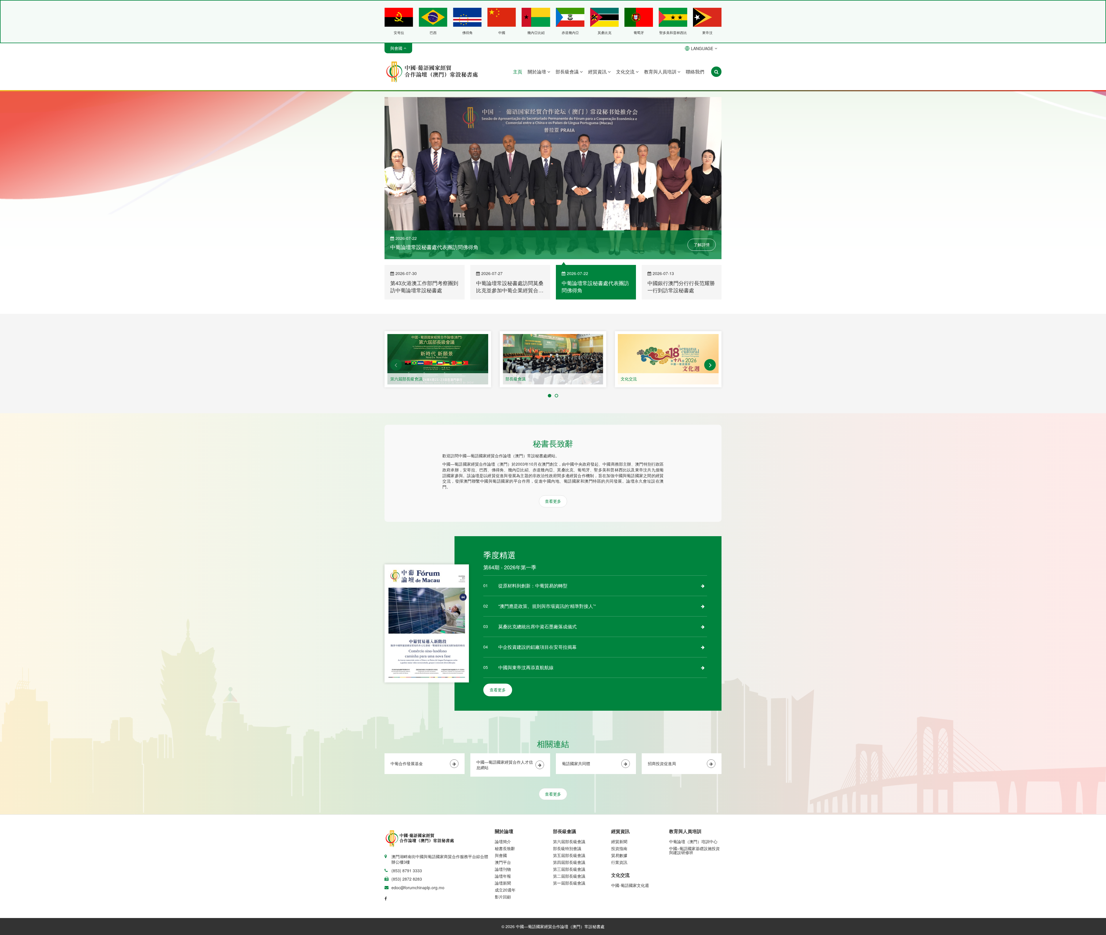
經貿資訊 (598, 71)
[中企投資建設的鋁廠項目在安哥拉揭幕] (702, 648)
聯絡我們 (695, 71)
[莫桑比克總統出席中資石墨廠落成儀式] (702, 627)
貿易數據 (619, 856)
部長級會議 (568, 71)
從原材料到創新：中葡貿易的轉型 (532, 586)
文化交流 (626, 71)
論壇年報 (503, 877)
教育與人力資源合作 (639, 379)
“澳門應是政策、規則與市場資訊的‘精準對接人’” (547, 607)
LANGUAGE (702, 48)
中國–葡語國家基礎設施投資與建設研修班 (694, 851)
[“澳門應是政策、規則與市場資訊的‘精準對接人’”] (702, 607)
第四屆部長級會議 (569, 863)
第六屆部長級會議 (569, 842)
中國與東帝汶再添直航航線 (526, 668)
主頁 (517, 71)
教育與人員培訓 (660, 71)
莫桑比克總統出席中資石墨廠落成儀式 (537, 627)
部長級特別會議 (567, 849)
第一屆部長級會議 (569, 884)
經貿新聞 (619, 842)
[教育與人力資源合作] (668, 360)
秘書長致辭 (505, 849)
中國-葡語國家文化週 (630, 886)
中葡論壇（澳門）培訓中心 (693, 842)
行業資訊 (619, 863)
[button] (396, 365)
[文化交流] (553, 360)
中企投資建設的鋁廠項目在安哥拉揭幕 (537, 647)
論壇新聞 (503, 884)
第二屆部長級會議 (569, 877)
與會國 (501, 856)
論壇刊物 (503, 870)
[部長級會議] (437, 360)
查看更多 (553, 502)
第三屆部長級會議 (569, 870)
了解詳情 (702, 246)
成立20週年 (505, 891)
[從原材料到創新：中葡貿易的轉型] (702, 586)
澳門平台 (503, 863)
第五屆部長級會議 (569, 856)
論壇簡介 (503, 842)
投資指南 (619, 849)
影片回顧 (503, 897)
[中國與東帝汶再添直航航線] (702, 668)
